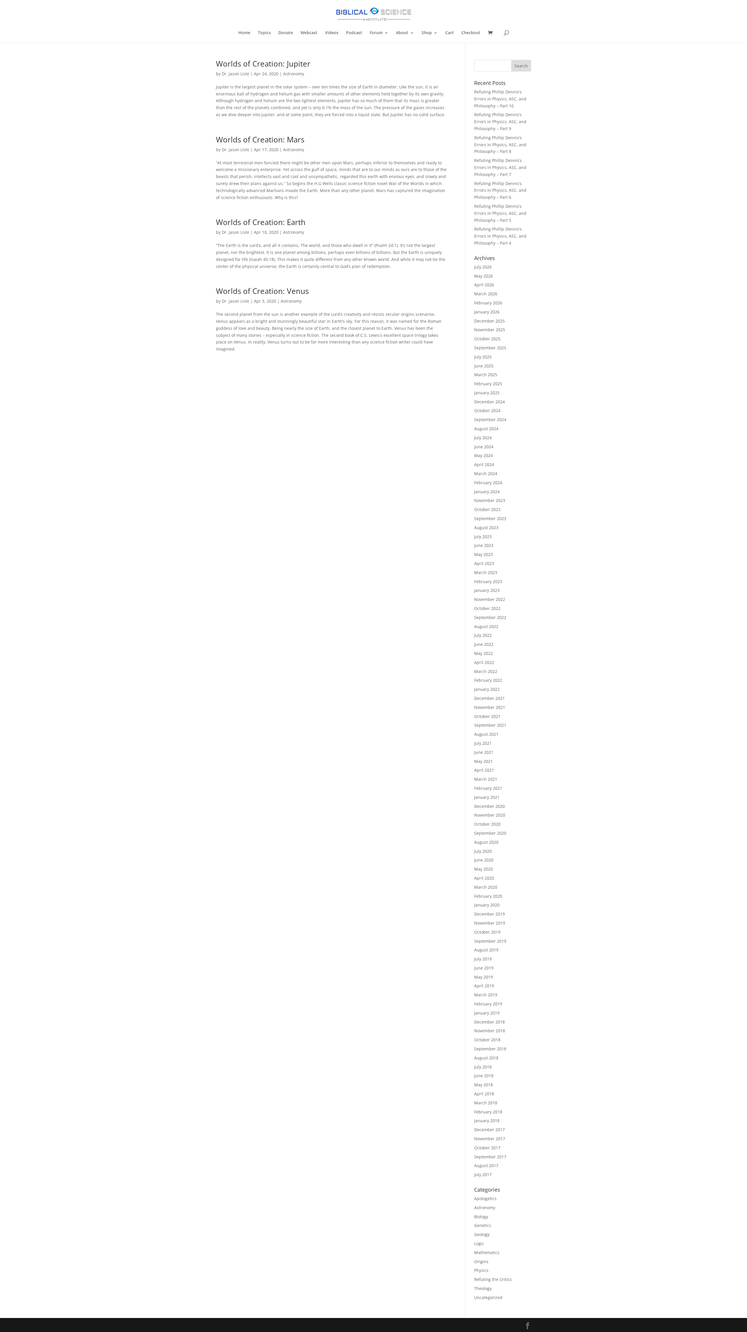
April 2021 (484, 770)
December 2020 (489, 806)
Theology (483, 1288)
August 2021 (486, 734)
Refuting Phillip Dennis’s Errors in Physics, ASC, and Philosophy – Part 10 (500, 99)
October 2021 (487, 716)
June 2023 (483, 545)
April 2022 (484, 662)
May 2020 (483, 869)
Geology (482, 1234)
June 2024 (483, 446)
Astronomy (293, 73)
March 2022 (485, 671)
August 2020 (486, 842)
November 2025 (489, 329)
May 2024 (483, 455)
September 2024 (490, 419)
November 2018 (489, 1030)
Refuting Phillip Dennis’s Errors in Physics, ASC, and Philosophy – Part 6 (500, 190)
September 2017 (490, 1157)
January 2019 (487, 1013)
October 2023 (487, 509)
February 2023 (488, 581)
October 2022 (487, 608)
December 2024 (489, 402)
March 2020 (485, 887)
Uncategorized (488, 1297)
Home (244, 33)
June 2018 (483, 1075)
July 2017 (483, 1174)
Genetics (482, 1225)
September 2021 (490, 725)
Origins (481, 1261)
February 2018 (488, 1112)
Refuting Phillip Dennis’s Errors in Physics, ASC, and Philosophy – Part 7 (500, 167)
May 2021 (483, 761)
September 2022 (490, 617)
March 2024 (485, 473)
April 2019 (484, 985)
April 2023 (484, 563)
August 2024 (486, 428)
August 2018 (486, 1058)
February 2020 (488, 896)
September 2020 (490, 833)
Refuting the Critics (493, 1279)
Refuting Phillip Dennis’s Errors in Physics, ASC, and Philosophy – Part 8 (500, 144)
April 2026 (484, 284)
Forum (376, 33)
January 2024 (487, 491)
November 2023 (489, 500)
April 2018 (484, 1093)
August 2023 (486, 527)
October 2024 (487, 410)
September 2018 (490, 1049)
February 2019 (488, 1004)
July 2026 (483, 267)
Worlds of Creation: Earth (261, 222)
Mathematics (487, 1252)
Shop (427, 33)
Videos (331, 33)
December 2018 (489, 1022)
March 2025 (485, 374)
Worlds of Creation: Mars (260, 139)
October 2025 (487, 338)
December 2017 (489, 1129)
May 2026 (483, 276)
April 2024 (484, 464)
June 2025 (483, 366)
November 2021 (489, 707)
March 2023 (485, 572)
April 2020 (484, 878)
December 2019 (489, 914)
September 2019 (490, 941)
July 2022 (483, 635)
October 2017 (487, 1147)
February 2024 (488, 482)
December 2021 (489, 698)
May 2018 (483, 1084)
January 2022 (487, 689)
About (402, 33)
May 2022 (483, 653)
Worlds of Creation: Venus (262, 291)
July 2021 (483, 743)
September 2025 (490, 348)
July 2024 (483, 437)
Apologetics (485, 1198)
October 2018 (487, 1039)
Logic (479, 1243)
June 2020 (483, 860)
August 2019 (486, 950)
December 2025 (489, 321)
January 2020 (487, 905)
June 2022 (483, 644)
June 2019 (483, 968)
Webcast (309, 33)
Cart (449, 33)
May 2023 (483, 554)
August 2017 (486, 1165)
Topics (264, 33)
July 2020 (483, 851)
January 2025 (487, 392)
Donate (285, 33)
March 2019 (485, 995)
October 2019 (487, 932)
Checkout (470, 33)
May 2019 (483, 977)
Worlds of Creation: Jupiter (263, 63)
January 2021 (487, 797)
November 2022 (489, 599)
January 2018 (487, 1120)
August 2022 (486, 626)
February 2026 (488, 303)
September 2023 (490, 518)
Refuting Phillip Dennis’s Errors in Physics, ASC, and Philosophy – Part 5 (500, 213)
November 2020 (489, 815)
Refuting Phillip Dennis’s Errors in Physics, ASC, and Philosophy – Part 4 (500, 236)
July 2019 (483, 959)
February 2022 (488, 680)
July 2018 (483, 1067)
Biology (481, 1216)
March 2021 (485, 779)
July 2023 (483, 536)
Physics (481, 1270)
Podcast (354, 33)
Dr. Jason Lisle (235, 73)
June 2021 (483, 752)
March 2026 (485, 294)
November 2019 (489, 923)
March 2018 (485, 1103)
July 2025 (483, 357)
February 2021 (488, 788)
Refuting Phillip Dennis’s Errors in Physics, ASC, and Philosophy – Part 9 (500, 121)
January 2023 (487, 590)
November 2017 (489, 1138)
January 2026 (487, 312)
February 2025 (488, 383)
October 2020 (487, 824)
